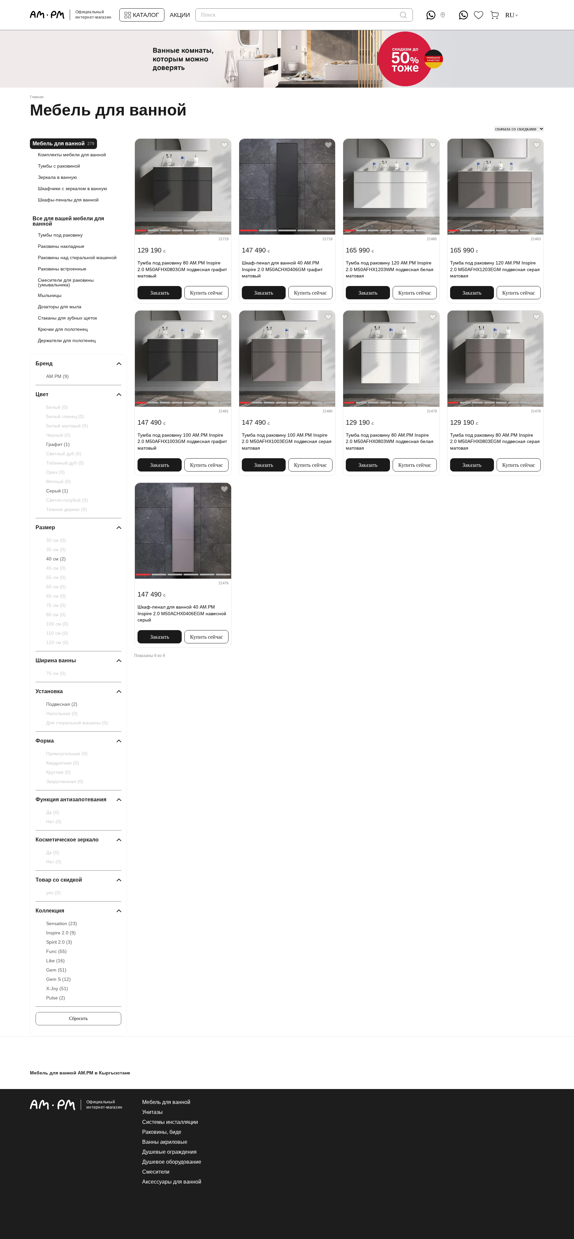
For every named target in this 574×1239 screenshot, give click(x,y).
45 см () (56, 568)
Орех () (55, 472)
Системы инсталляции (170, 1122)
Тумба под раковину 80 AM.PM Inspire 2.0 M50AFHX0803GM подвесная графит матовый (182, 269)
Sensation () (61, 923)
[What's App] (431, 15)
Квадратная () (62, 762)
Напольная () (62, 713)
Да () (52, 812)
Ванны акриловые (164, 1142)
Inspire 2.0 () (61, 932)
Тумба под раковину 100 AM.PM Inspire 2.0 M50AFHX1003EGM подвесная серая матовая (287, 441)
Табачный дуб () (65, 463)
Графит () (58, 444)
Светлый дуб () (63, 453)
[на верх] (537, 1182)
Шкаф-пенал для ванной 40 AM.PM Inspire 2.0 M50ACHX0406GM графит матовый (282, 269)
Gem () (56, 970)
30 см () (56, 540)
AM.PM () (57, 376)
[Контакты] (444, 15)
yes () (53, 892)
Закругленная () (64, 781)
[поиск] (403, 15)
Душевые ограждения (169, 1152)
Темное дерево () (66, 509)
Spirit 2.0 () (59, 942)
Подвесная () (61, 704)
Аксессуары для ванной (171, 1182)
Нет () (53, 821)
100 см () (57, 623)
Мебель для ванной (166, 1102)
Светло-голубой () (67, 500)
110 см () (57, 633)
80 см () (56, 614)
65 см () (56, 596)
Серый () (57, 490)
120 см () (57, 642)
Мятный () (58, 481)
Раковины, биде (161, 1132)
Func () (56, 951)
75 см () (56, 605)
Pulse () (55, 997)
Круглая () (58, 772)
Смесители (155, 1172)
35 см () (56, 549)
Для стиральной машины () (77, 722)
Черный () (58, 435)
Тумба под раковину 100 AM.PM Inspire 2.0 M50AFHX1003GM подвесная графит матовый (182, 441)
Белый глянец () (65, 416)
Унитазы (152, 1112)
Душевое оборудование (171, 1162)
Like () (55, 960)
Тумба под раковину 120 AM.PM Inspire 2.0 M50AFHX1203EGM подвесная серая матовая (495, 269)
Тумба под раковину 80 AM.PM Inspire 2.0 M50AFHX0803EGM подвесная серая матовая (495, 441)
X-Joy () (57, 988)
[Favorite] (224, 145)
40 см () (56, 558)
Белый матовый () (67, 425)
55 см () (56, 577)
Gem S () (58, 979)
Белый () (57, 407)
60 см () (56, 586)
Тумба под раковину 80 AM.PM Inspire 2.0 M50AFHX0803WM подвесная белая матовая (389, 441)
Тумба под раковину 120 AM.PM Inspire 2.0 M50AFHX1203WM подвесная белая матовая (389, 269)
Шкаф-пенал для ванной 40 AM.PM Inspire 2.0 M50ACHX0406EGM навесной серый (182, 613)
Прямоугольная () (67, 753)
